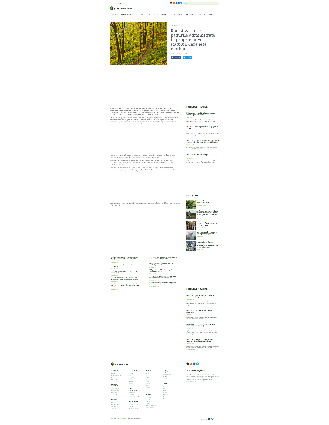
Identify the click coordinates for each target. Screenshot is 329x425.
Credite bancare (114, 392)
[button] (176, 57)
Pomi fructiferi (132, 383)
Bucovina (165, 388)
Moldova (165, 396)
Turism (210, 14)
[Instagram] (171, 3)
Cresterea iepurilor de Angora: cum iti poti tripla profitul (206, 233)
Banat (164, 386)
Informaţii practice (150, 407)
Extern (112, 377)
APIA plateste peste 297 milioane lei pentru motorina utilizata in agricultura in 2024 (164, 270)
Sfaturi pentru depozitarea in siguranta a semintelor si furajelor (200, 296)
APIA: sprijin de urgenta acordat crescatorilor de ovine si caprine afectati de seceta (163, 257)
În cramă (148, 399)
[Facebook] (177, 3)
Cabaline (148, 383)
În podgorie (148, 397)
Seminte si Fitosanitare (175, 14)
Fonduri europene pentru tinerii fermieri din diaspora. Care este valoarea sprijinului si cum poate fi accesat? (207, 213)
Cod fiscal (165, 378)
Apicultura (131, 373)
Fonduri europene (115, 390)
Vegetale (148, 14)
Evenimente (114, 379)
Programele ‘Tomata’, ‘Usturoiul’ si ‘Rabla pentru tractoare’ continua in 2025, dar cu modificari (162, 283)
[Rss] (174, 3)
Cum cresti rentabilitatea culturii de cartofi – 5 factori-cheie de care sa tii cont (201, 155)
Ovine (147, 379)
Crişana (164, 390)
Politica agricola (189, 14)
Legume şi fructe (115, 404)
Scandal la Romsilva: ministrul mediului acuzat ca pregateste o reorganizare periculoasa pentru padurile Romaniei (124, 258)
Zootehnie (164, 14)
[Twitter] (180, 3)
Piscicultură (148, 389)
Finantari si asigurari (127, 14)
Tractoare (131, 404)
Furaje (112, 402)
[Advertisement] (145, 91)
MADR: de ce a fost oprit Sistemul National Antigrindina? (122, 265)
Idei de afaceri (139, 14)
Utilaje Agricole (201, 14)
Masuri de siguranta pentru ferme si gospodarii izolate (202, 127)
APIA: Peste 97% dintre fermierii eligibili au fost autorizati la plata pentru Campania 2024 (162, 276)
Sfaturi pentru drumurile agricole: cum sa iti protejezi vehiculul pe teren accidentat (201, 340)
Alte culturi (113, 408)
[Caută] (217, 3)
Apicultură (148, 385)
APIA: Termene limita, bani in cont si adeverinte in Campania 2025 (125, 272)
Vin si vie (156, 14)
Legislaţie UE (165, 376)
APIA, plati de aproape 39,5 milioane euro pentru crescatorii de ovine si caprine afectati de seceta (124, 278)
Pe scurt (179, 53)
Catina (130, 375)
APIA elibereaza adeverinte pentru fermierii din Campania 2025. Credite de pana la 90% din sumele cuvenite (125, 285)
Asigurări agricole (115, 394)
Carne (147, 375)
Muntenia (165, 398)
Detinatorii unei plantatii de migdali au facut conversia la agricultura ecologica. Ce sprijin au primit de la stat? (207, 244)
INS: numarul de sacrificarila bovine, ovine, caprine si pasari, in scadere (200, 114)
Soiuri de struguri (149, 401)
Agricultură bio (114, 406)
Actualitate (115, 14)
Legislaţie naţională (167, 374)
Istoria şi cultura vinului (151, 405)
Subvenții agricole (115, 388)
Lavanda (130, 379)
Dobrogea (165, 392)
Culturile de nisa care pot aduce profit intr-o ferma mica (201, 311)
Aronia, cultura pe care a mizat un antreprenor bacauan (207, 201)
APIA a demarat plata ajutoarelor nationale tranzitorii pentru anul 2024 (161, 264)
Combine (131, 406)
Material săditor (132, 392)
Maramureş (165, 394)
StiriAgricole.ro (122, 418)
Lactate (147, 373)
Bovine (147, 377)
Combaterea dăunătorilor (134, 396)
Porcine (147, 381)
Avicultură (148, 387)
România (185, 53)
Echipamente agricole (133, 408)
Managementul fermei (116, 375)
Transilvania (165, 403)
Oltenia (164, 401)
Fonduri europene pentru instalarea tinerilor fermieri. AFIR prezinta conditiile (207, 223)
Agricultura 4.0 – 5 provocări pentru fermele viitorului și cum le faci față (200, 325)
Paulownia (131, 381)
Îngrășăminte (131, 394)
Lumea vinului (149, 403)
